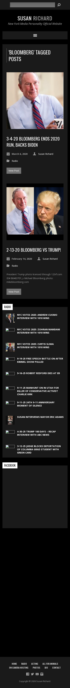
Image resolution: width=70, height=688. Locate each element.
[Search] (59, 4)
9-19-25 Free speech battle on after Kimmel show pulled (40, 360)
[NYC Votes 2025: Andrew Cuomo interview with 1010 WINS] (10, 320)
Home (14, 663)
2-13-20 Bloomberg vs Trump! (34, 249)
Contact (56, 667)
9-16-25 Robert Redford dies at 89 (38, 373)
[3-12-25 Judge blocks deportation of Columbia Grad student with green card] (10, 686)
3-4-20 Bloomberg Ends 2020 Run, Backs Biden (33, 141)
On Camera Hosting (18, 667)
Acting (34, 663)
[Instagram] (41, 674)
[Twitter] (32, 674)
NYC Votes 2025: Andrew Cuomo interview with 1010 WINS (37, 316)
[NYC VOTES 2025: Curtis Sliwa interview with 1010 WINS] (10, 350)
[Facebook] (27, 674)
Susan (35, 18)
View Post (13, 170)
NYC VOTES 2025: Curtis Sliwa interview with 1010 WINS (35, 345)
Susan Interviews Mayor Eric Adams (40, 416)
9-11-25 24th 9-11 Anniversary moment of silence (36, 404)
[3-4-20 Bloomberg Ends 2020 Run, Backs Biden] (35, 127)
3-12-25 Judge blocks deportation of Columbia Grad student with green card (39, 449)
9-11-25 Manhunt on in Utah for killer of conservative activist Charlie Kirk (38, 391)
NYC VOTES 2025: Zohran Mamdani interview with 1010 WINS (38, 331)
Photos (36, 667)
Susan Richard (45, 153)
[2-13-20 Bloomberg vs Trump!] (35, 238)
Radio (15, 160)
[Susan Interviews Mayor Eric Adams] (10, 422)
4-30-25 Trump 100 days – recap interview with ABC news (36, 433)
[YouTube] (37, 674)
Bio (46, 667)
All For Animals (50, 663)
